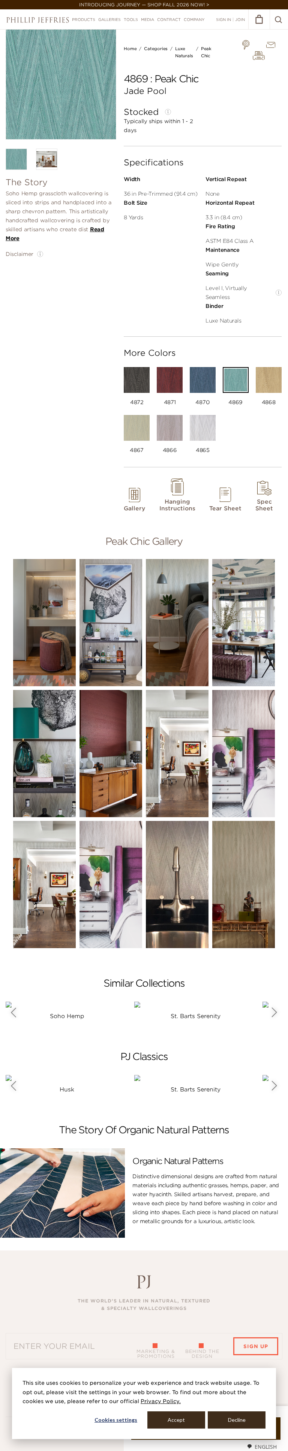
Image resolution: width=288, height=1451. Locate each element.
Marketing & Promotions (155, 1354)
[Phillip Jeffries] (37, 20)
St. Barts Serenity (195, 1016)
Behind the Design (202, 1354)
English (266, 1446)
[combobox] (261, 1446)
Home (130, 48)
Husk (67, 1089)
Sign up (255, 1346)
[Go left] (13, 1012)
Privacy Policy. (161, 1401)
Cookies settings (115, 1420)
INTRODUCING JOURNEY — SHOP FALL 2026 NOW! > (144, 4)
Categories (156, 48)
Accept (176, 1420)
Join (240, 19)
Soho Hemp (67, 1016)
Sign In (223, 19)
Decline (237, 1420)
